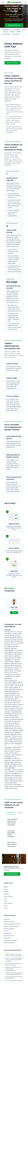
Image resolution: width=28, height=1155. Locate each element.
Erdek (5, 898)
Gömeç (5, 901)
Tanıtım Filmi (7, 34)
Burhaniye (6, 894)
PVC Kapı (6, 931)
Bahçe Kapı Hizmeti (9, 935)
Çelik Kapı (5, 31)
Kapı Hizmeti (7, 938)
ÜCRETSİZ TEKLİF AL (14, 25)
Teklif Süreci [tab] (10, 812)
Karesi (5, 905)
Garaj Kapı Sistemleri (9, 928)
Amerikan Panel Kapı (9, 921)
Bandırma (6, 891)
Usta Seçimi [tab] (20, 812)
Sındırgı (6, 908)
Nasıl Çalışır (16, 34)
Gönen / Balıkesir (8, 903)
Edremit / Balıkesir (8, 896)
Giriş (25, 2)
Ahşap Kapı (7, 919)
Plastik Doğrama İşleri (9, 942)
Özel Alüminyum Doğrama (10, 940)
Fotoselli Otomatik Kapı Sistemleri (12, 924)
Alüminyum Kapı (8, 933)
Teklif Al (14, 612)
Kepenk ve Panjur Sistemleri (11, 926)
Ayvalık (5, 889)
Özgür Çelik (14, 607)
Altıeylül (6, 887)
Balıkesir (12, 31)
